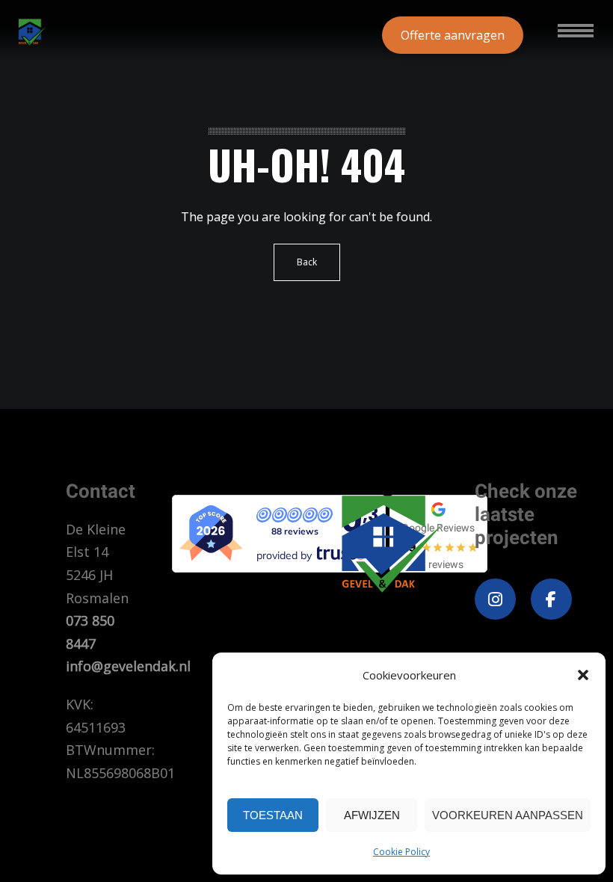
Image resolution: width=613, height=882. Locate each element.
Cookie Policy (401, 851)
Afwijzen (372, 815)
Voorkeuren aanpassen (507, 815)
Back (307, 262)
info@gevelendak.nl (128, 666)
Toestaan (273, 815)
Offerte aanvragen (453, 35)
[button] (583, 674)
